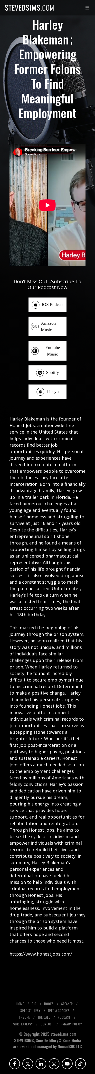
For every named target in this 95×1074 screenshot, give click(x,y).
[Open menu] (87, 8)
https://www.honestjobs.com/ (41, 954)
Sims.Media (72, 1040)
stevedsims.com (63, 1034)
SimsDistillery (47, 1040)
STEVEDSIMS (24, 1040)
